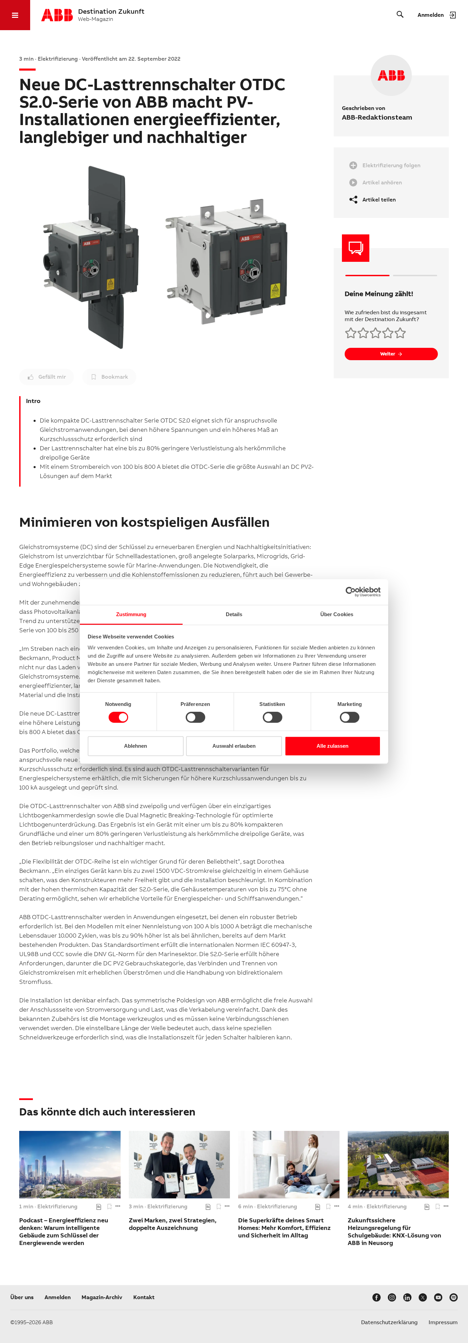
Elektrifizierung (57, 1206)
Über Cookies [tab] (336, 614)
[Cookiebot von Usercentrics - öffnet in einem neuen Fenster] (351, 592)
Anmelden (58, 1297)
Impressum (443, 1322)
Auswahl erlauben (234, 746)
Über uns (22, 1297)
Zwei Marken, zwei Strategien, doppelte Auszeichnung (173, 1224)
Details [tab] (234, 614)
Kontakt (144, 1297)
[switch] (195, 717)
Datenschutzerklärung (389, 1322)
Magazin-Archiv (102, 1297)
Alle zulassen (332, 746)
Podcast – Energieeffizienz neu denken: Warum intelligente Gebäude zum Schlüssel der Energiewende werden (63, 1231)
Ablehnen (135, 746)
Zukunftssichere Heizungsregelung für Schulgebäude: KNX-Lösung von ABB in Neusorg (394, 1231)
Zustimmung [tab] (131, 614)
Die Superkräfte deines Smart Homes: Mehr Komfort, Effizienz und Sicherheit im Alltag (284, 1227)
